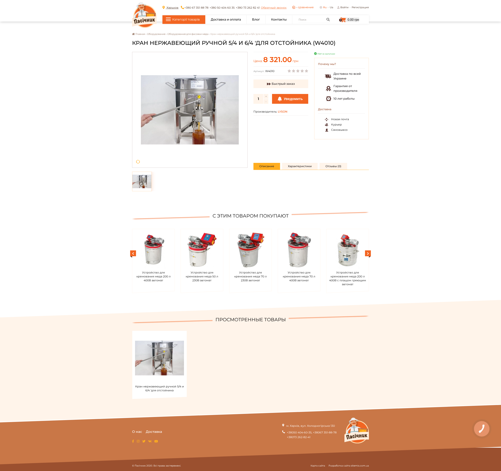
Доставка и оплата (226, 19)
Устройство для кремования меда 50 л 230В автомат (202, 276)
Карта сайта (318, 465)
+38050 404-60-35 (299, 432)
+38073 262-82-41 (298, 437)
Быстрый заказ (283, 84)
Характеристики (300, 166)
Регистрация (360, 7)
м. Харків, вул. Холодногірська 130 (310, 426)
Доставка (154, 432)
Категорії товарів (186, 19)
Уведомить (293, 99)
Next (368, 253)
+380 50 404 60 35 (222, 7)
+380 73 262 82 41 (248, 7)
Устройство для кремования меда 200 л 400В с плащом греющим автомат (347, 278)
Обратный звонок (274, 7)
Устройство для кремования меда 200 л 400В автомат (153, 276)
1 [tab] (138, 162)
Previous (133, 253)
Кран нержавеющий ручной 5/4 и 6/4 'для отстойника (159, 388)
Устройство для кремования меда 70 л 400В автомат (299, 276)
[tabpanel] (189, 110)
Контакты (279, 19)
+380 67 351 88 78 (196, 7)
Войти (344, 7)
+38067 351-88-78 (325, 432)
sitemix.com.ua (360, 465)
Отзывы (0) (333, 166)
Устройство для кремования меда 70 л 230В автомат (250, 276)
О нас (137, 432)
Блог (256, 19)
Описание (266, 166)
